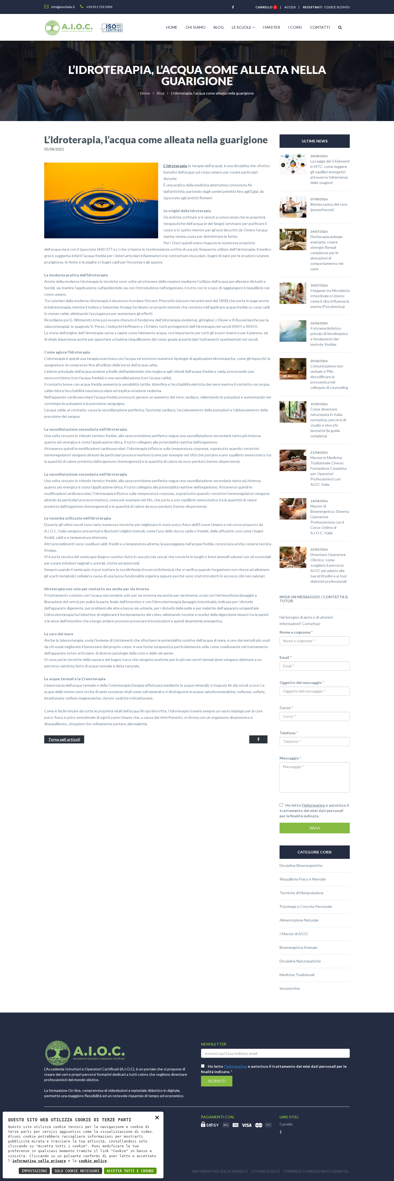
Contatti (320, 27)
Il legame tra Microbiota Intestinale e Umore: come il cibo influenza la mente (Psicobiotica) (330, 298)
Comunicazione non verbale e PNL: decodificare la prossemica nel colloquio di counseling (329, 377)
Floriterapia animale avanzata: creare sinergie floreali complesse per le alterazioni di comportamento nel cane (326, 252)
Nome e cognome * (296, 632)
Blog (219, 27)
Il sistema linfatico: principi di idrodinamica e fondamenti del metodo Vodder (329, 336)
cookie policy (93, 1161)
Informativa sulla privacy (220, 1171)
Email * (285, 657)
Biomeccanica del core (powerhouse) (328, 207)
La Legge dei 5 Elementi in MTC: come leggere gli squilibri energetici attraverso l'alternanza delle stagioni (330, 172)
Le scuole (242, 27)
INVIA (314, 828)
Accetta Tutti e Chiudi (130, 1171)
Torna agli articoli (64, 739)
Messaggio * (290, 758)
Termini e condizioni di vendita (315, 1171)
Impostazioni (34, 1171)
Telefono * (289, 733)
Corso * (286, 707)
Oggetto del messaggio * (302, 682)
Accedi (290, 7)
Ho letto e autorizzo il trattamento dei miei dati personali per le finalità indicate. (314, 810)
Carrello (286, 1124)
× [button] (157, 1117)
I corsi (295, 27)
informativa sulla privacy (39, 1161)
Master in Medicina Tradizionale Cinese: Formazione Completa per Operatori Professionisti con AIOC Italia (328, 471)
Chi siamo (195, 27)
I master (271, 27)
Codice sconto (336, 7)
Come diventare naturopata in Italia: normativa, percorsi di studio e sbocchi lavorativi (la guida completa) (328, 422)
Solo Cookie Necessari (76, 1171)
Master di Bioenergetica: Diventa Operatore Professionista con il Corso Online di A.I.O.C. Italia (329, 519)
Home (171, 27)
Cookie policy (265, 1171)
